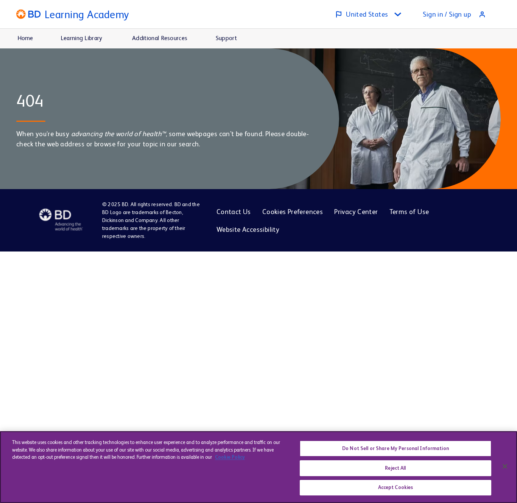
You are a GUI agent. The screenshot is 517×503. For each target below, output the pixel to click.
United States (367, 14)
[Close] (505, 466)
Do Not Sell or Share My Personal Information (395, 448)
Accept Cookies (395, 487)
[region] (258, 467)
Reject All (395, 468)
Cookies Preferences (292, 212)
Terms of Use (409, 212)
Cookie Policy (230, 457)
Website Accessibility (247, 229)
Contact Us (233, 212)
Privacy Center (356, 212)
